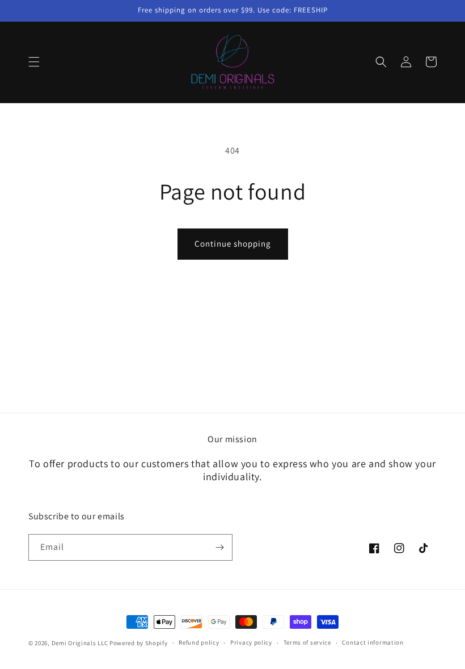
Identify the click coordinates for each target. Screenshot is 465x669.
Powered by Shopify (138, 643)
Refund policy (199, 642)
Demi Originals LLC (80, 643)
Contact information (372, 642)
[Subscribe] (219, 547)
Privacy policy (251, 642)
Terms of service (307, 642)
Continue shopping (233, 243)
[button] (34, 61)
